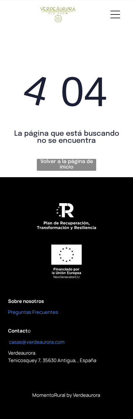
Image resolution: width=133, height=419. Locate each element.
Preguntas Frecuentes (33, 312)
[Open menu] (115, 14)
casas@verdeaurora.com (37, 342)
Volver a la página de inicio (66, 164)
